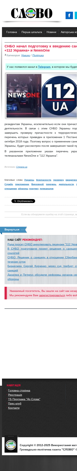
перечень (51, 184)
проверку (58, 180)
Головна (11, 32)
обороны (23, 188)
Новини (51, 32)
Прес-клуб (14, 403)
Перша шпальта (32, 32)
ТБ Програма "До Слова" (24, 399)
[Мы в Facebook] (70, 15)
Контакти (14, 407)
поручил (33, 188)
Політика (38, 55)
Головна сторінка (19, 390)
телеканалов (47, 188)
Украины (29, 180)
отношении (11, 188)
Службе (9, 184)
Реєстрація (15, 394)
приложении (22, 184)
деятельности (66, 184)
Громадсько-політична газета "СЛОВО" (32, 13)
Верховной (37, 184)
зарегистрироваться (52, 295)
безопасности (43, 180)
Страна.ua (21, 167)
